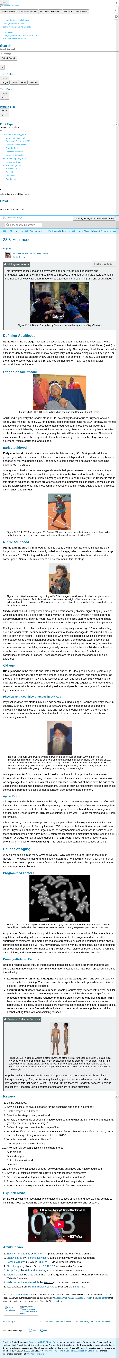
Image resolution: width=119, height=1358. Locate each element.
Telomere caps (15, 1274)
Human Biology (59, 231)
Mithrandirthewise (35, 1270)
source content (102, 1298)
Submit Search (8, 58)
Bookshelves (35, 231)
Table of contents (104, 264)
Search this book (7, 49)
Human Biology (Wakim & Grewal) (92, 231)
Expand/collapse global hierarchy (6, 231)
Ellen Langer (14, 1266)
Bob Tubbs (40, 1253)
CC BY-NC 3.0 (76, 1286)
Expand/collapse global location (114, 230)
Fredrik (48, 1282)
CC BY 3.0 (45, 1262)
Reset (4, 78)
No (45, 1330)
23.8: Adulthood (25, 1294)
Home (16, 231)
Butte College (19, 257)
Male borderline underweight (23, 1282)
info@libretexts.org (35, 1354)
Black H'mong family (18, 1253)
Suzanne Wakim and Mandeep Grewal (30, 254)
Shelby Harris (15, 1257)
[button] (10, 175)
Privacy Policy (50, 1351)
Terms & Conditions (66, 1351)
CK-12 (53, 1286)
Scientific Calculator (15, 155)
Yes (34, 1330)
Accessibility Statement (86, 1351)
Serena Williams (16, 1262)
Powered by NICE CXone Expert (44, 1342)
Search (7, 225)
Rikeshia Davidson (37, 1257)
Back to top (8, 1321)
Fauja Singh (14, 1270)
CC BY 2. (48, 1266)
